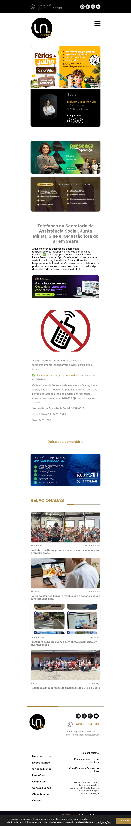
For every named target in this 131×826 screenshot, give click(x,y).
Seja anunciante (90, 752)
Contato (37, 800)
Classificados (40, 794)
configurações (103, 822)
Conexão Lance (41, 787)
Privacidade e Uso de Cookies (86, 761)
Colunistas (39, 781)
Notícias (37, 756)
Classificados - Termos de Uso (84, 770)
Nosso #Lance (41, 762)
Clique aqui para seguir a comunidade (57, 375)
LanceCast (39, 775)
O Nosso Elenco (42, 768)
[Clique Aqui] (65, 67)
